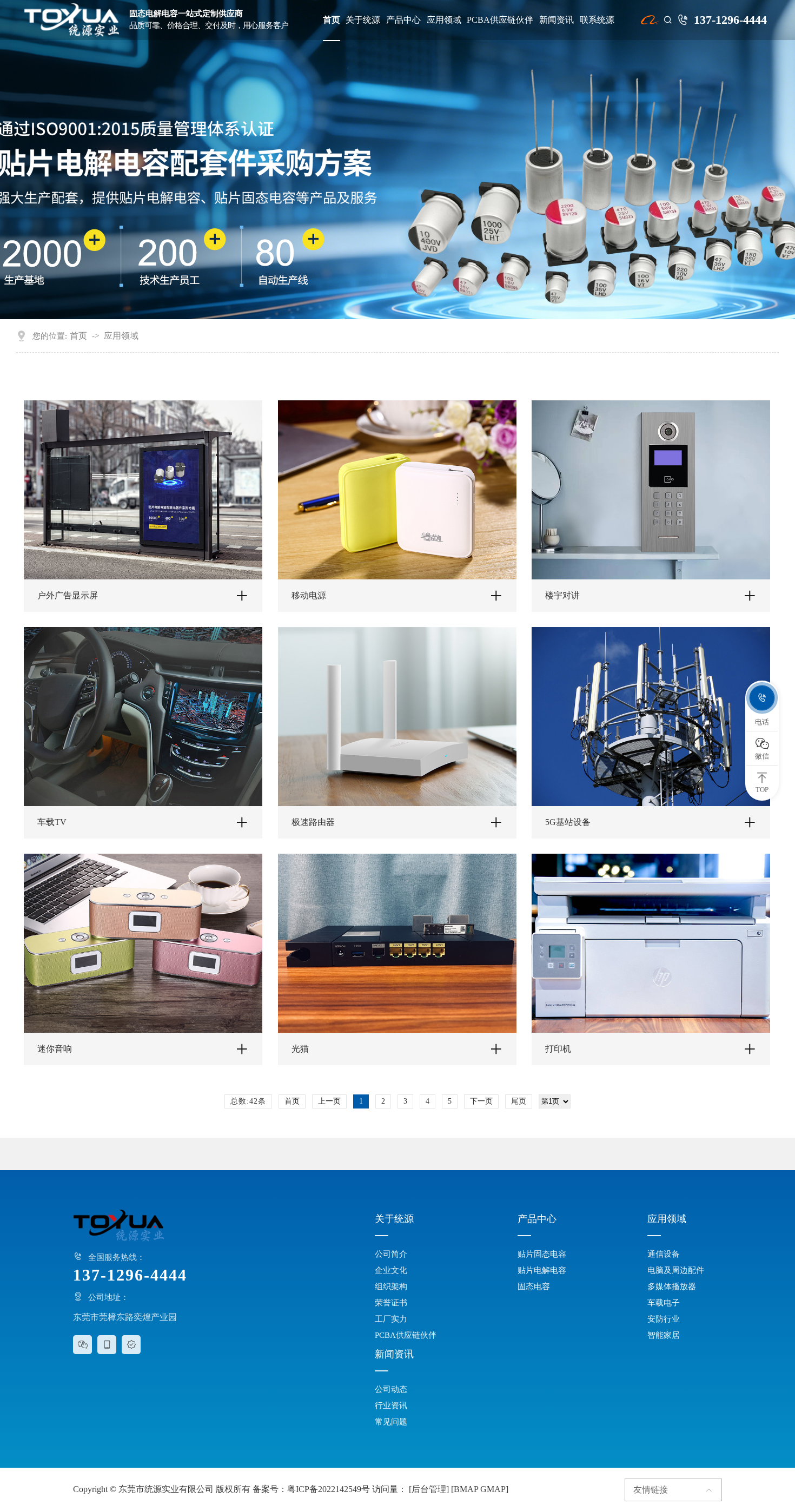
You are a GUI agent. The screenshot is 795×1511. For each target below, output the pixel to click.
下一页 (481, 1101)
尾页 (518, 1101)
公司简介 (391, 1254)
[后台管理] (429, 1489)
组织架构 (391, 1286)
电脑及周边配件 (675, 1270)
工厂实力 (391, 1319)
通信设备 (663, 1254)
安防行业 (663, 1319)
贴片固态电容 (542, 1254)
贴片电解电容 (542, 1270)
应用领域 (444, 19)
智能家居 (663, 1335)
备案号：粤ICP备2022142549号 (311, 1489)
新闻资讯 (556, 19)
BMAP (466, 1489)
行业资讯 (391, 1405)
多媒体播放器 (671, 1286)
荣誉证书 (391, 1302)
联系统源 (597, 19)
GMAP (493, 1489)
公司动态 (391, 1389)
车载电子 (663, 1302)
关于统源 (363, 19)
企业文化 (391, 1270)
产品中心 (403, 19)
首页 (331, 19)
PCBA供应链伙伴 (500, 19)
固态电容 (534, 1286)
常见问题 (391, 1421)
